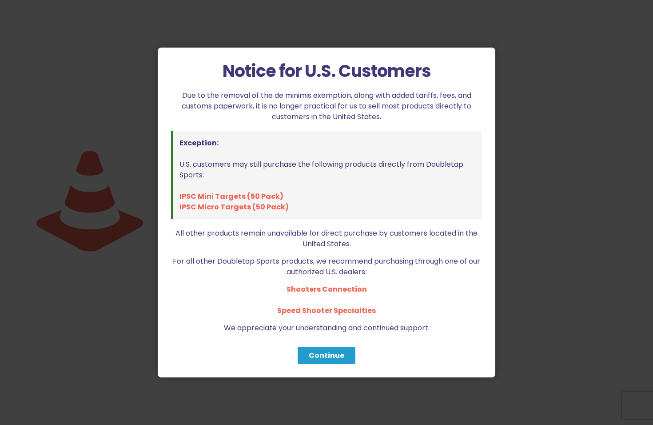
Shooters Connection (327, 289)
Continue (326, 355)
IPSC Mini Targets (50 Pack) (231, 196)
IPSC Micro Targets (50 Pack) (234, 207)
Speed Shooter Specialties (326, 310)
